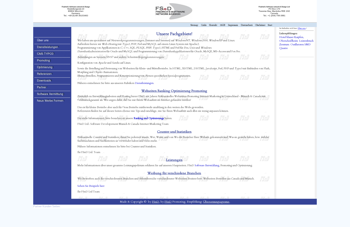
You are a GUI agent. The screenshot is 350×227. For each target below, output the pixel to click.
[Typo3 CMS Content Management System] (52, 55)
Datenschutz (247, 25)
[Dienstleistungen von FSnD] (52, 49)
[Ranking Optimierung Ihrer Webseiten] (52, 69)
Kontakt (213, 25)
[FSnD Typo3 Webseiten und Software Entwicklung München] (175, 19)
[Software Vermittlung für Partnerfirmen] (52, 96)
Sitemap (194, 25)
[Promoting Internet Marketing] (52, 62)
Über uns (302, 28)
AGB (222, 25)
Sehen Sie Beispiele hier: (91, 186)
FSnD (155, 202)
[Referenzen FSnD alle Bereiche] (52, 75)
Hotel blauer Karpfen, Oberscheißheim (291, 39)
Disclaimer (260, 25)
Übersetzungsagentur (216, 202)
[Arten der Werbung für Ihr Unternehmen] (52, 102)
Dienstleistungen (144, 83)
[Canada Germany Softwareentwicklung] (52, 42)
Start (270, 25)
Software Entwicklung (207, 165)
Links (204, 25)
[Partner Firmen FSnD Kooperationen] (52, 89)
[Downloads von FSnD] (52, 82)
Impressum (233, 25)
